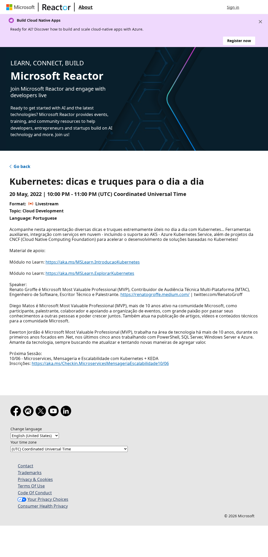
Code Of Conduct (35, 493)
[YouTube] (54, 412)
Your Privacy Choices (47, 499)
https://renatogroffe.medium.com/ (154, 294)
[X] (42, 412)
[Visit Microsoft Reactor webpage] (56, 7)
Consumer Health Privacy (43, 506)
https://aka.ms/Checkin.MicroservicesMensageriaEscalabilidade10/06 (100, 363)
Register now (239, 40)
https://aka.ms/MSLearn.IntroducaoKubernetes (93, 262)
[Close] (260, 22)
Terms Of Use (31, 486)
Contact (25, 466)
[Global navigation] (248, 7)
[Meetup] (29, 412)
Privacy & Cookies (35, 479)
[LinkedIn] (67, 412)
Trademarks (30, 472)
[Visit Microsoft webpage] (21, 7)
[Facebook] (16, 412)
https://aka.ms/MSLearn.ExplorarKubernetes (90, 273)
